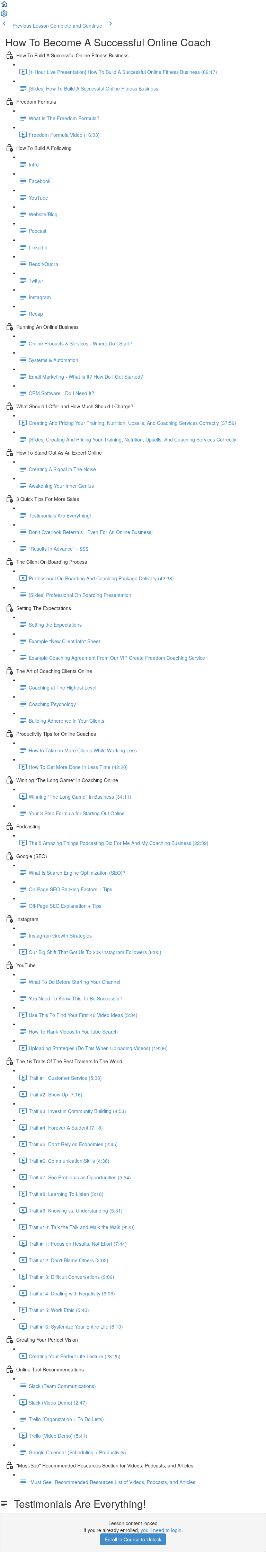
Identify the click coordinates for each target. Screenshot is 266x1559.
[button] (4, 6)
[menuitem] (4, 15)
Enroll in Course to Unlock (133, 1539)
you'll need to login (161, 1530)
